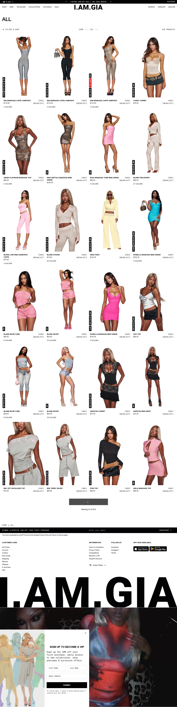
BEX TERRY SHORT (55, 488)
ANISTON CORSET (97, 411)
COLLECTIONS (34, 7)
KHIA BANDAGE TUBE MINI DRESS (104, 178)
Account (171, 2)
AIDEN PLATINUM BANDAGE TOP (17, 178)
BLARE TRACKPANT (141, 178)
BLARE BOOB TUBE (12, 334)
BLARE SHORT (53, 334)
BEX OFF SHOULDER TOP (14, 488)
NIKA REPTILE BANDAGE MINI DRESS (59, 179)
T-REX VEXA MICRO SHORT (58, 562)
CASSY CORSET (139, 101)
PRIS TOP (94, 488)
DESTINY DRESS (140, 562)
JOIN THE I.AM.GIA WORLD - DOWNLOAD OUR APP (88, 2)
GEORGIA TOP (96, 641)
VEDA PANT (95, 255)
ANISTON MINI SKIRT (142, 411)
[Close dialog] (85, 633)
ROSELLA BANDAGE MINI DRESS (147, 255)
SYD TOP (137, 334)
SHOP (4, 7)
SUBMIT (67, 685)
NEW (11, 7)
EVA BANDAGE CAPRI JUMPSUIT (17, 101)
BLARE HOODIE (53, 255)
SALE (57, 7)
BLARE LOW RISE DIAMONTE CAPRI (16, 256)
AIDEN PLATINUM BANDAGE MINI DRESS (104, 563)
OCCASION (47, 7)
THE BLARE (21, 7)
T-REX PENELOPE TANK (13, 562)
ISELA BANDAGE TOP (142, 488)
